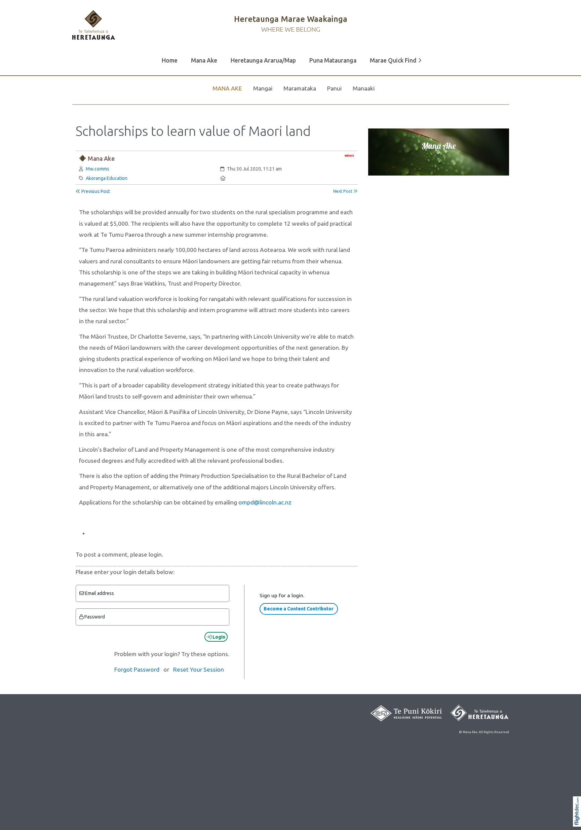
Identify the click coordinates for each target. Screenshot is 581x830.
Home (170, 60)
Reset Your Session (198, 669)
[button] (578, 820)
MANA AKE (227, 88)
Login (218, 637)
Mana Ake (204, 60)
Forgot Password (136, 669)
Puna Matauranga (332, 60)
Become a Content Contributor (299, 608)
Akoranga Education (106, 178)
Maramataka (299, 88)
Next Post (343, 191)
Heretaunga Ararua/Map (263, 60)
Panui (334, 88)
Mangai (262, 88)
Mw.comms (97, 169)
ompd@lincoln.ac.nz (265, 502)
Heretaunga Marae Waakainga (290, 18)
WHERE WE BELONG (290, 29)
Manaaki (364, 88)
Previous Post (95, 191)
